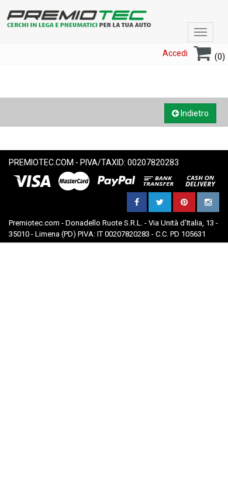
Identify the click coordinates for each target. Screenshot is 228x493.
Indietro (194, 113)
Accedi (175, 53)
